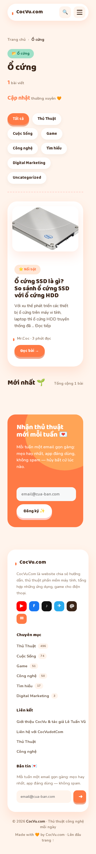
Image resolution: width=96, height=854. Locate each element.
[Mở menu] (79, 12)
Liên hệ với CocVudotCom (40, 731)
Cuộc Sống (23, 134)
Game (51, 134)
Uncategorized (27, 177)
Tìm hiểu (54, 148)
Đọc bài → (29, 351)
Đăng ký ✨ (34, 511)
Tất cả (18, 119)
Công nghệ (23, 148)
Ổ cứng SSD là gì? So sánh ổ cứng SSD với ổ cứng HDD (41, 288)
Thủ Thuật (47, 119)
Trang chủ (16, 39)
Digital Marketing (29, 163)
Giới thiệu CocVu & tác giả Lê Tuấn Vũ (51, 721)
